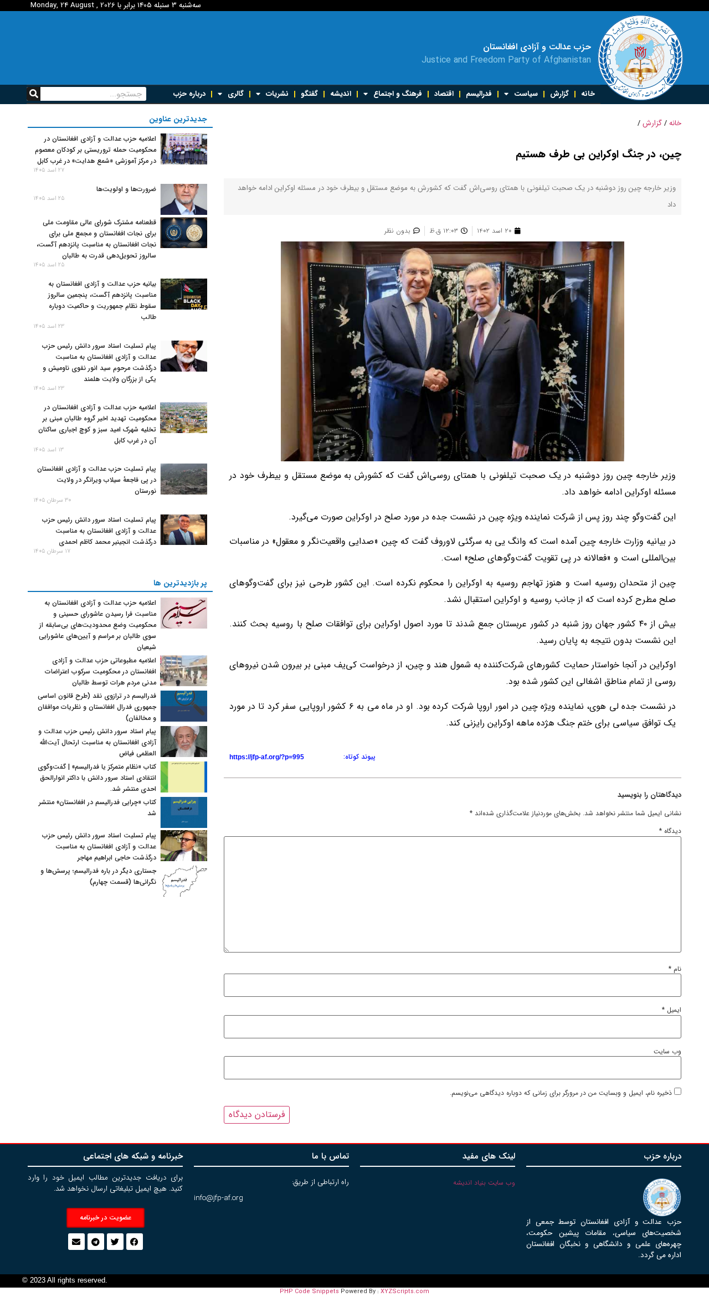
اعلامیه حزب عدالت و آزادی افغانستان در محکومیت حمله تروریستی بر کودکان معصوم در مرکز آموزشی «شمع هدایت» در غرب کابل (95, 149)
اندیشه (340, 94)
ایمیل (671, 1010)
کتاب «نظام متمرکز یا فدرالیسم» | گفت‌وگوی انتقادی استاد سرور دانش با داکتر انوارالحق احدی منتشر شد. (97, 777)
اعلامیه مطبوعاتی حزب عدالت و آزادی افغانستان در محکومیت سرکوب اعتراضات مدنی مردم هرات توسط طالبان (100, 671)
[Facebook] (134, 1241)
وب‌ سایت (667, 1051)
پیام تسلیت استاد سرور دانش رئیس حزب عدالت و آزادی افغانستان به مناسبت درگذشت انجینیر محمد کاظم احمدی (99, 530)
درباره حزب (189, 94)
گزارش (559, 94)
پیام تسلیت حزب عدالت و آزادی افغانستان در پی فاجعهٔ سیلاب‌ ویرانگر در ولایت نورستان (96, 480)
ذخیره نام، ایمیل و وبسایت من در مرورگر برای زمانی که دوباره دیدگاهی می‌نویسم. (561, 1093)
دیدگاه (670, 831)
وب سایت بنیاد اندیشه (484, 1182)
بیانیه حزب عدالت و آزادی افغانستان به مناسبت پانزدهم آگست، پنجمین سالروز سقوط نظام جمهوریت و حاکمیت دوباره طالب (102, 300)
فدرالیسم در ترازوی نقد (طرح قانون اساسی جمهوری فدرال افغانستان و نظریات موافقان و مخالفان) (97, 707)
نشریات (277, 94)
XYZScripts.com (405, 1291)
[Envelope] (76, 1241)
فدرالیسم (479, 94)
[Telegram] (96, 1241)
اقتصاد (444, 94)
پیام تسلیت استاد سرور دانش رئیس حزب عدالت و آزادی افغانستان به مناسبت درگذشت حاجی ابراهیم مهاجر (99, 846)
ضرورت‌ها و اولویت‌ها (126, 189)
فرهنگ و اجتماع (397, 94)
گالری (236, 94)
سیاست (526, 94)
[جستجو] (33, 94)
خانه (588, 94)
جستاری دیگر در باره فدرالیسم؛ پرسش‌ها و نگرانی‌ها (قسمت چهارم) (98, 876)
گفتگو (309, 94)
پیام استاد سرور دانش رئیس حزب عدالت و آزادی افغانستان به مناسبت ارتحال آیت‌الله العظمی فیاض (97, 742)
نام (675, 969)
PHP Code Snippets (309, 1291)
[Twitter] (115, 1241)
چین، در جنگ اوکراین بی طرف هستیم (598, 154)
